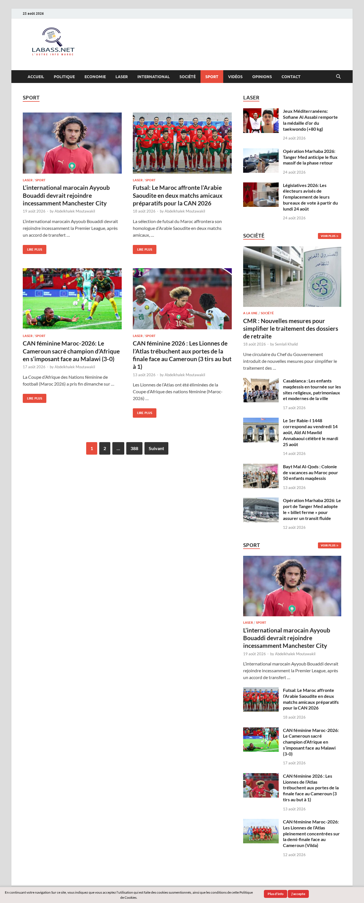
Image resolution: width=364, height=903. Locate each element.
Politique (64, 76)
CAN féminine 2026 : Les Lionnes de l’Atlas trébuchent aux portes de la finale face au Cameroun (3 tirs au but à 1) (311, 787)
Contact (291, 76)
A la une (250, 313)
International (153, 76)
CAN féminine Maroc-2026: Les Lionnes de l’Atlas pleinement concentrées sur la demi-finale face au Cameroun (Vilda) (311, 833)
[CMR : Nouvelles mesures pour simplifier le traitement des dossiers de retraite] (292, 249)
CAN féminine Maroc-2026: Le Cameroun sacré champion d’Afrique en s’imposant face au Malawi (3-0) (71, 351)
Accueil (36, 76)
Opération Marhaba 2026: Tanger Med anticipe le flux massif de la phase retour (310, 157)
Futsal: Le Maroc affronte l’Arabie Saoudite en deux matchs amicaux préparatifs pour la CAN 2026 (177, 195)
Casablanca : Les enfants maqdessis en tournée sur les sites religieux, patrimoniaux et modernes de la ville (312, 389)
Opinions (262, 76)
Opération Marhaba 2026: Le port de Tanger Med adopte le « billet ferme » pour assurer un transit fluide (312, 509)
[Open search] (338, 76)
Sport (211, 76)
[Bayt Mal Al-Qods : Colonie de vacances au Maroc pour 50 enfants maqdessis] (261, 467)
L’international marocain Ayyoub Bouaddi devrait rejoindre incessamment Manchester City (66, 195)
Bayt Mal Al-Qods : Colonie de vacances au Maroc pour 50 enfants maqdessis (310, 472)
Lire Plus (32, 248)
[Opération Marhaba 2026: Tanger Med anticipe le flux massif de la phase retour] (261, 151)
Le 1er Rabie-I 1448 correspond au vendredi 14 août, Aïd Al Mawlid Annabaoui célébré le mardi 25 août (310, 432)
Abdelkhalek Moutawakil (75, 211)
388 (134, 448)
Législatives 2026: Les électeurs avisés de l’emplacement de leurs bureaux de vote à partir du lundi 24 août (310, 196)
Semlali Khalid (286, 344)
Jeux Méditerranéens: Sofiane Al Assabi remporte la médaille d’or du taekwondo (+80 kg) (310, 119)
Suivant (156, 448)
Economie (95, 76)
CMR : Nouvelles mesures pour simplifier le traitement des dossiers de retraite (290, 328)
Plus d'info (276, 894)
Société (187, 76)
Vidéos (235, 76)
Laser (121, 76)
